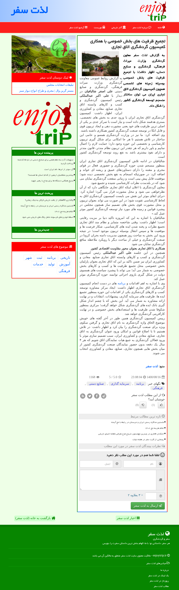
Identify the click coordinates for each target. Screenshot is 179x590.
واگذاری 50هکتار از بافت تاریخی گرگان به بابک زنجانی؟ (49, 200)
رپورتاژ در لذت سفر (159, 580)
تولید (51, 264)
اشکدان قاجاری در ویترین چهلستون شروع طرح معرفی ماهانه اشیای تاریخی (131, 434)
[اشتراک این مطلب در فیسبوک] (97, 396)
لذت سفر (29, 9)
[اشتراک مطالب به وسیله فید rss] (83, 396)
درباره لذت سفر (140, 27)
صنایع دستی (96, 383)
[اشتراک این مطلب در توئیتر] (90, 396)
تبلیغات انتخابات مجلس (60, 84)
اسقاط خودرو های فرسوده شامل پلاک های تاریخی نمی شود (47, 217)
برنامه (122, 283)
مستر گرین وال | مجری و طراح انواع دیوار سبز (46, 90)
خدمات (38, 264)
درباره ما (164, 570)
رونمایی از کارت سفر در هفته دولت (148, 439)
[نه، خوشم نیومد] (142, 405)
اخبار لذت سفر (127, 518)
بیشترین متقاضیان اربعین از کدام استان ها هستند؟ (50, 175)
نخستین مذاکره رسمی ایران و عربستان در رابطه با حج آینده (137, 422)
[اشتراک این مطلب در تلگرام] (104, 396)
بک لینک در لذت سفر (158, 575)
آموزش (64, 264)
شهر (29, 257)
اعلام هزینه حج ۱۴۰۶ (154, 428)
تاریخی (65, 257)
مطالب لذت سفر (161, 586)
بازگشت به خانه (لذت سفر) (33, 518)
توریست (98, 27)
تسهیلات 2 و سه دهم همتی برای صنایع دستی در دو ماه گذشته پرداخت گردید (45, 162)
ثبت (39, 257)
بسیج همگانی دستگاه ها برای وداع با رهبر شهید (52, 180)
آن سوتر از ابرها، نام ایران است (58, 169)
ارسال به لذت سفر (146, 505)
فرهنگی (158, 388)
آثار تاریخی (117, 27)
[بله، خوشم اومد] (161, 405)
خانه (160, 27)
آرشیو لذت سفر (77, 27)
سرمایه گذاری (120, 383)
